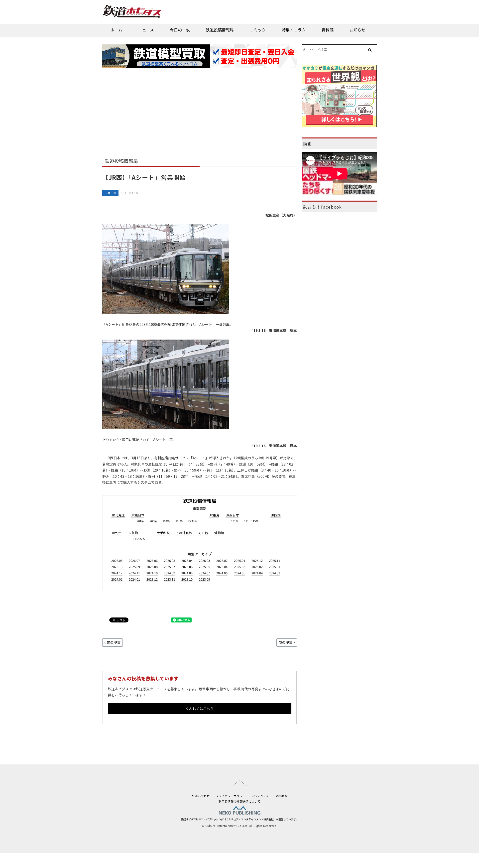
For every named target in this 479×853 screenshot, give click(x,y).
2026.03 (204, 560)
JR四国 (275, 515)
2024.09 (169, 573)
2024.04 (257, 573)
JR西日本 (110, 193)
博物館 (219, 532)
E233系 (192, 521)
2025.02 (257, 566)
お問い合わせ (201, 796)
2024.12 (116, 573)
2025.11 (274, 560)
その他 (203, 532)
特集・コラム (294, 30)
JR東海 (214, 515)
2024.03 (274, 573)
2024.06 (222, 573)
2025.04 (222, 566)
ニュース (146, 30)
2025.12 (257, 560)
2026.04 (187, 560)
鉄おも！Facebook (322, 207)
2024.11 (134, 573)
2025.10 (116, 566)
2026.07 (134, 560)
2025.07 (169, 566)
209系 (166, 521)
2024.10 (152, 573)
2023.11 (169, 579)
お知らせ (357, 30)
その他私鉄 (184, 532)
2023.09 (204, 579)
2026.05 (169, 560)
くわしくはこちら (200, 708)
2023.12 (152, 579)
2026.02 (222, 560)
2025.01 (274, 566)
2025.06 (187, 566)
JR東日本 (137, 515)
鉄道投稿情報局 (220, 30)
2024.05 (239, 573)
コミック (258, 30)
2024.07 (204, 573)
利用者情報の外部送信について (239, 801)
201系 (140, 521)
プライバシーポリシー (230, 796)
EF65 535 (139, 539)
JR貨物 (133, 532)
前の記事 (114, 642)
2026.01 (239, 560)
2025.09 (134, 566)
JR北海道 (118, 515)
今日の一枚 (180, 30)
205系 (153, 521)
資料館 (328, 30)
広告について (260, 796)
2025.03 (239, 566)
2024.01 (134, 579)
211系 (179, 521)
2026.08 (116, 560)
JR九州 (116, 532)
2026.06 (152, 560)
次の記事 (286, 642)
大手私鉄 (163, 532)
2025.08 (152, 566)
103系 (234, 521)
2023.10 (187, 579)
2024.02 (116, 579)
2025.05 (204, 566)
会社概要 (281, 796)
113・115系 (251, 521)
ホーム (116, 30)
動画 (307, 144)
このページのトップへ (239, 781)
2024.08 (187, 573)
